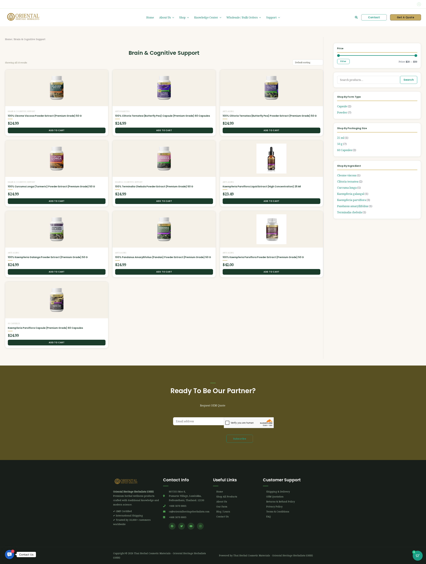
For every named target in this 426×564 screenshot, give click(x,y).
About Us (165, 17)
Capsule (342, 106)
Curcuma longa (347, 187)
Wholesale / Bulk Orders (242, 17)
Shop (182, 17)
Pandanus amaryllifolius (352, 206)
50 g (339, 144)
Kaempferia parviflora (351, 200)
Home (150, 17)
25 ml (340, 138)
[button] (19, 4)
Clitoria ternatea (347, 181)
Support (271, 17)
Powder (342, 112)
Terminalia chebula (349, 212)
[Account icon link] (419, 4)
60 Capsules (344, 150)
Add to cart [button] (57, 130)
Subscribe (239, 438)
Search (409, 80)
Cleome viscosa (346, 175)
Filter (343, 61)
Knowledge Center (206, 17)
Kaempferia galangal (350, 194)
